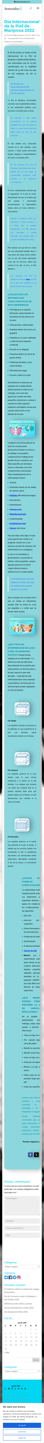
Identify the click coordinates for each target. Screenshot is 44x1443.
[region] (22, 1423)
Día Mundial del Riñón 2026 (16, 1312)
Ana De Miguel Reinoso (16, 35)
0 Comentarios (17, 41)
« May (6, 1353)
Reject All (22, 1438)
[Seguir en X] (36, 1154)
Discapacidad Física (15, 38)
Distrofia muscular (18, 514)
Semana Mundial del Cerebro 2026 (18, 1308)
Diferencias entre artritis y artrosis (18, 1304)
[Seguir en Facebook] (30, 1154)
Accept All (22, 1425)
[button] (38, 9)
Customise (22, 1432)
